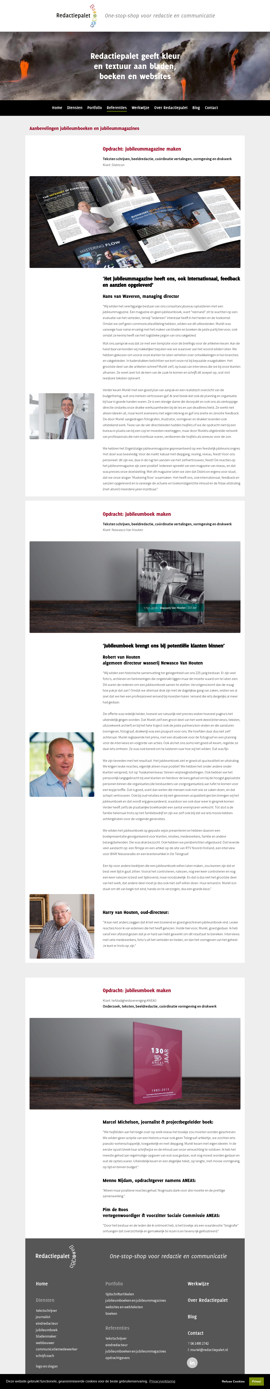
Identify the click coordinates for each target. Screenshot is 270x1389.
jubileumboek (47, 1330)
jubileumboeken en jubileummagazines (135, 1300)
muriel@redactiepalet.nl (209, 1349)
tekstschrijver (46, 1310)
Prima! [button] (256, 1381)
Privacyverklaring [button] (162, 1381)
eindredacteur (47, 1323)
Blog (192, 1317)
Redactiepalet (77, 15)
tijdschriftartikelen (119, 1294)
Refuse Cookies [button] (233, 1381)
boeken (111, 1313)
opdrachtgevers (117, 1357)
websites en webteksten (124, 1307)
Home (42, 1284)
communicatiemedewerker (56, 1349)
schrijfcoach (45, 1355)
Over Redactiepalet (208, 1300)
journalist (43, 1317)
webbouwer (45, 1342)
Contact (196, 1333)
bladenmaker (46, 1336)
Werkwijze (198, 1284)
